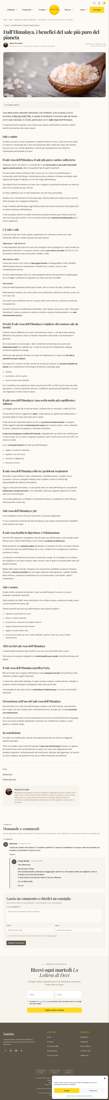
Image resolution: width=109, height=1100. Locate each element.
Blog (10, 20)
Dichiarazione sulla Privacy (84, 1096)
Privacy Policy (52, 936)
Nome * (9, 925)
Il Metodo (11, 10)
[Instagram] (11, 1051)
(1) (24, 502)
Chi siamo (50, 1042)
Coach (82, 10)
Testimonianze (52, 1051)
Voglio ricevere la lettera (54, 1010)
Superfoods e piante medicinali (24, 20)
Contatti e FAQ (86, 1051)
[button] (105, 1078)
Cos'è (49, 1037)
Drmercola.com (9, 779)
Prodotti (42, 10)
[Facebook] (5, 1051)
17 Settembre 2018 (36, 861)
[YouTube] (16, 1051)
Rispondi (12, 854)
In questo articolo (12, 105)
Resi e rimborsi (86, 1046)
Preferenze (93, 1090)
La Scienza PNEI (52, 1046)
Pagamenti (84, 1042)
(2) (27, 604)
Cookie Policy (70, 1096)
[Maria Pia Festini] (5, 45)
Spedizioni (84, 1037)
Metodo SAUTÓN (22, 116)
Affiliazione (84, 1055)
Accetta (66, 1090)
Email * (57, 925)
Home (5, 20)
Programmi (26, 10)
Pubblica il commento (16, 943)
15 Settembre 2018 (24, 843)
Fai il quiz (97, 10)
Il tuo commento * (13, 907)
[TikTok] (21, 1051)
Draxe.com (7, 774)
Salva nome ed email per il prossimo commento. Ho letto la (33, 936)
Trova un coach (52, 1055)
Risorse (68, 10)
